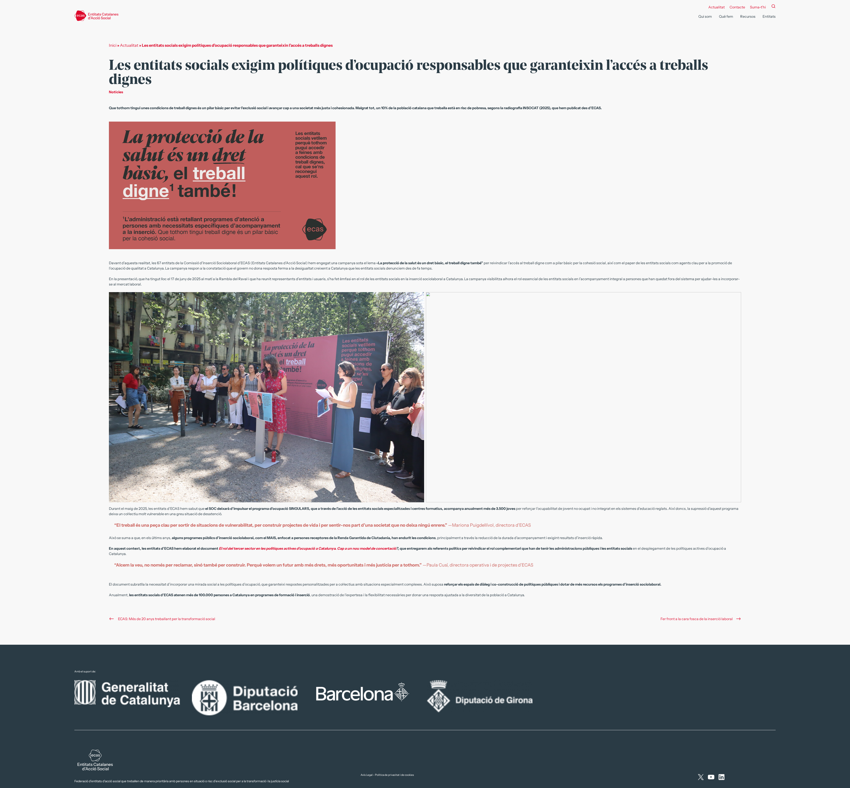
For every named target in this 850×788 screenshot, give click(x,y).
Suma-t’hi (758, 7)
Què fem (726, 16)
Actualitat (716, 7)
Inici (112, 45)
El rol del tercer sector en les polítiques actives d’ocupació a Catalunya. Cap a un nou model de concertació (307, 548)
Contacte (737, 7)
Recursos (747, 16)
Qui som (705, 16)
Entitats (769, 16)
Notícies (116, 92)
